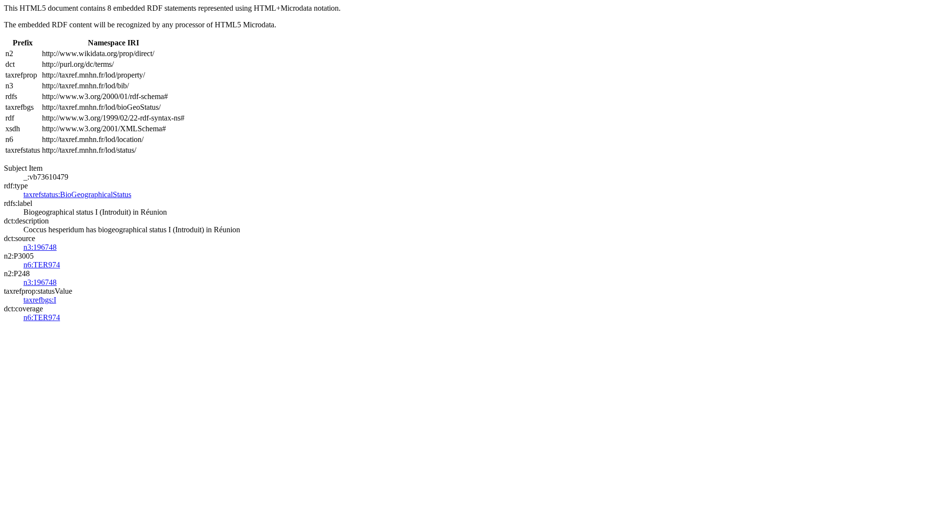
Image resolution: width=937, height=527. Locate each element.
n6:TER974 (41, 265)
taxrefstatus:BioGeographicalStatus (77, 194)
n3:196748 (40, 247)
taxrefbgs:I (39, 300)
